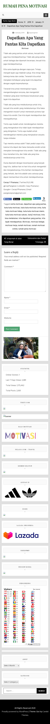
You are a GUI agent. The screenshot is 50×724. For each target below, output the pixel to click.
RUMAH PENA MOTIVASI (25, 5)
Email (7, 308)
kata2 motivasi (34, 214)
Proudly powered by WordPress (15, 711)
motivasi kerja (11, 225)
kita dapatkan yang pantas (30, 218)
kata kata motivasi (12, 207)
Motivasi (25, 48)
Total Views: (11, 385)
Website (7, 318)
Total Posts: (11, 390)
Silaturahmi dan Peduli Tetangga (37, 240)
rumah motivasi (24, 225)
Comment (9, 266)
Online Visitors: (12, 375)
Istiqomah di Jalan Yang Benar (13, 240)
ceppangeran (33, 32)
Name (7, 297)
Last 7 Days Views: (14, 380)
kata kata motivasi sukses (16, 214)
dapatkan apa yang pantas (35, 204)
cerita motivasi (16, 204)
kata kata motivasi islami (33, 211)
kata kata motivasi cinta (31, 207)
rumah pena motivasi (27, 228)
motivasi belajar (37, 221)
